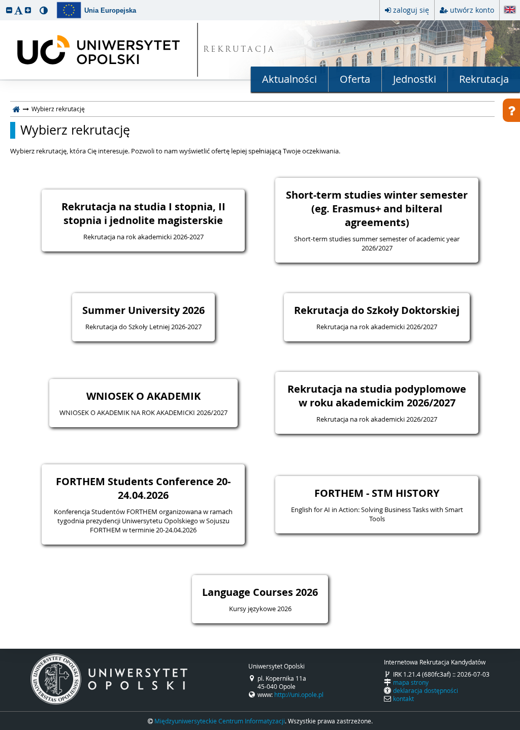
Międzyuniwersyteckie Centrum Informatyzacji (219, 721)
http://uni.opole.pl (298, 694)
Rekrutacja (484, 79)
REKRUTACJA (239, 50)
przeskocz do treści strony (2, 2)
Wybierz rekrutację (75, 130)
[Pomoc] (511, 110)
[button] (9, 10)
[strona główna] (16, 109)
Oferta (355, 79)
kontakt (403, 698)
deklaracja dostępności (425, 690)
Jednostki (414, 79)
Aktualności (289, 79)
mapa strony (411, 682)
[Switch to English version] (510, 10)
